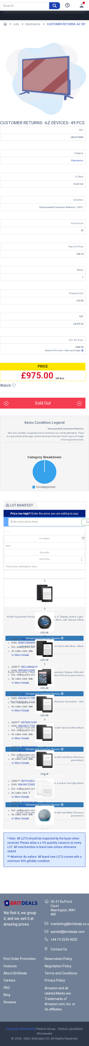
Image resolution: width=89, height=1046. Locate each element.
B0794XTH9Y (29, 722)
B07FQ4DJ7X (29, 780)
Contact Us (59, 949)
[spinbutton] (45, 522)
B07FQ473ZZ (29, 747)
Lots (16, 24)
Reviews (10, 1002)
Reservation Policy (58, 959)
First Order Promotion (20, 959)
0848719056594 (27, 642)
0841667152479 (27, 750)
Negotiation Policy (58, 966)
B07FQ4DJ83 (29, 802)
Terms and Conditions (61, 973)
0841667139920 (27, 784)
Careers (9, 980)
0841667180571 (27, 806)
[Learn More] (67, 5)
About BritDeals (15, 973)
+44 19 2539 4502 (64, 939)
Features (10, 966)
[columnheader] (44, 533)
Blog (7, 995)
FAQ (7, 988)
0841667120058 (27, 670)
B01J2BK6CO (29, 666)
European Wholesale (20, 1029)
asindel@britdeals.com (68, 932)
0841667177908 (27, 698)
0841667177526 (27, 725)
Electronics (32, 24)
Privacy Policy (55, 980)
